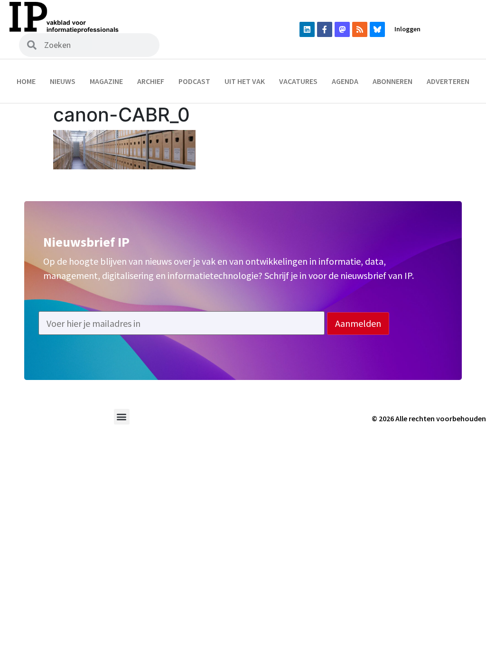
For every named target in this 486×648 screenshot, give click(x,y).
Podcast (194, 81)
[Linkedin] (307, 29)
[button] (122, 417)
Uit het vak (244, 81)
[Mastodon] (342, 29)
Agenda (345, 81)
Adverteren (448, 81)
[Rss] (359, 29)
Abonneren (392, 81)
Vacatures (298, 81)
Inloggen (407, 29)
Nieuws (62, 81)
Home (26, 81)
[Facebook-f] (324, 29)
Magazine (106, 81)
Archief (150, 81)
